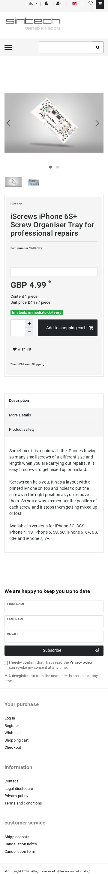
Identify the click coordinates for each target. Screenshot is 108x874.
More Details (20, 415)
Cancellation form (19, 851)
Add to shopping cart (65, 327)
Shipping (37, 364)
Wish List (12, 733)
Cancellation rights (20, 844)
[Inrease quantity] (29, 323)
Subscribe (52, 650)
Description (19, 400)
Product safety (21, 429)
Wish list (23, 349)
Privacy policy (16, 795)
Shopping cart (16, 740)
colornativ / (82, 871)
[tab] (54, 400)
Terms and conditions (23, 803)
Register (11, 725)
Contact (11, 781)
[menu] (8, 47)
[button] (31, 3)
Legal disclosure (18, 788)
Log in (9, 718)
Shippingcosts (16, 837)
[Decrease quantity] (29, 332)
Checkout (12, 747)
